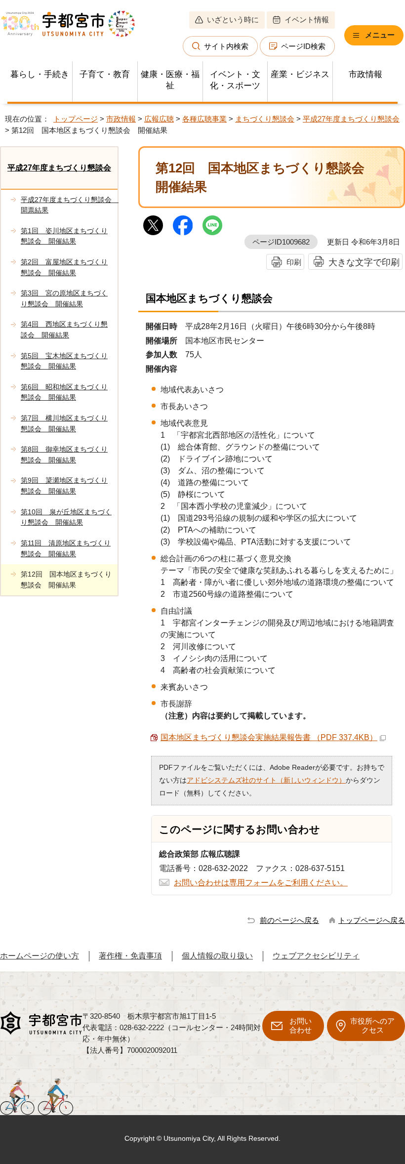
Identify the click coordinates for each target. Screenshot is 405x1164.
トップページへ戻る (371, 920)
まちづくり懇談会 (264, 119)
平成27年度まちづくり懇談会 (351, 119)
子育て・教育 (105, 74)
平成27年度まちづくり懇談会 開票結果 (69, 205)
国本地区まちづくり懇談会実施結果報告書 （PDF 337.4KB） (269, 737)
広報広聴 (159, 119)
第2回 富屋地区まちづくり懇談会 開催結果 (64, 267)
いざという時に (233, 19)
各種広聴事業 (204, 119)
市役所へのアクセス (372, 1025)
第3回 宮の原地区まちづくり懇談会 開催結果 (64, 298)
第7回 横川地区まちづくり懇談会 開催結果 (64, 423)
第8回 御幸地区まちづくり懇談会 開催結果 (64, 454)
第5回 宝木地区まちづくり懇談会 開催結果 (64, 361)
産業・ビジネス (300, 74)
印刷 (293, 262)
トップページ (75, 119)
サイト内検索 (226, 46)
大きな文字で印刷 (364, 262)
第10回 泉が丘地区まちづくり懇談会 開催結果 (66, 517)
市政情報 (365, 74)
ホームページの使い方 (39, 956)
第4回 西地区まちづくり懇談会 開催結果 (64, 329)
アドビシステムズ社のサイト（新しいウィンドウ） (266, 780)
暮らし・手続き (39, 74)
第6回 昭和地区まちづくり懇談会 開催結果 (64, 392)
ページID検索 (303, 46)
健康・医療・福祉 (170, 80)
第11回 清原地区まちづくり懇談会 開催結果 (66, 548)
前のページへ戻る (289, 920)
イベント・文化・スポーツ (235, 80)
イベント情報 (306, 19)
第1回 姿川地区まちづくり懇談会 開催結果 (64, 236)
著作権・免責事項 (130, 956)
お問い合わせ (300, 1025)
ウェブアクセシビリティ (316, 956)
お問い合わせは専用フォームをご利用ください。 (261, 882)
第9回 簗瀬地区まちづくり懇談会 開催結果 (64, 485)
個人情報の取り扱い (217, 956)
